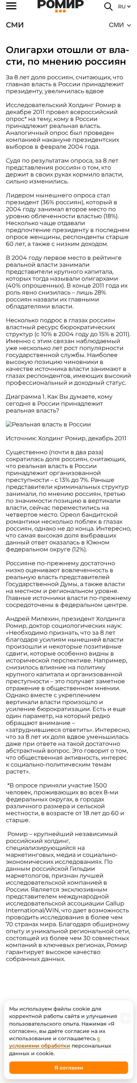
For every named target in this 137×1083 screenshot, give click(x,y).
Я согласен (68, 1068)
